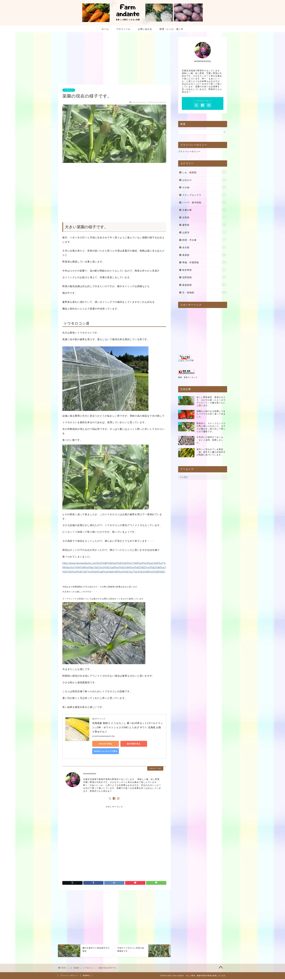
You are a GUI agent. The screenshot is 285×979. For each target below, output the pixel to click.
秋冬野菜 (203, 270)
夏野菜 (203, 225)
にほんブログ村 (186, 360)
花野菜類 (203, 277)
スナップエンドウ (203, 195)
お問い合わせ (145, 29)
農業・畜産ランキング (187, 377)
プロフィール (123, 29)
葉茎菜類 (203, 285)
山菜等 (203, 232)
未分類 (203, 247)
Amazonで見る (105, 744)
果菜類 (203, 255)
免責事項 (86, 975)
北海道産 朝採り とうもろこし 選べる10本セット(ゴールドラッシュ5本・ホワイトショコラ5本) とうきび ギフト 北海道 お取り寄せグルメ (127, 727)
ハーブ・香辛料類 (203, 202)
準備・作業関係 (203, 262)
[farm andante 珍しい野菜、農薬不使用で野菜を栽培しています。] (142, 24)
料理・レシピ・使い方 (171, 29)
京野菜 (203, 217)
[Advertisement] (114, 59)
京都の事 (203, 210)
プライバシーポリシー (189, 151)
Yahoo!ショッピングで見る (105, 751)
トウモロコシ (69, 90)
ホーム (105, 29)
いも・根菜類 (203, 172)
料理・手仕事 (203, 240)
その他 (203, 187)
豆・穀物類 (203, 292)
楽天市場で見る (133, 744)
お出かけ (203, 180)
